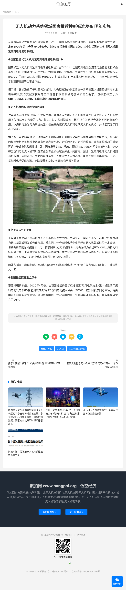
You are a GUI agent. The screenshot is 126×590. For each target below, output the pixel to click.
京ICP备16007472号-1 (58, 571)
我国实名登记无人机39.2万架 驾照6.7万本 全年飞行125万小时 (92, 365)
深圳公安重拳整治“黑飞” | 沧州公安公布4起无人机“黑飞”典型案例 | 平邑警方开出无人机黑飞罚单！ (63, 413)
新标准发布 (46, 348)
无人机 (60, 348)
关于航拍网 (76, 511)
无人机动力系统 (77, 348)
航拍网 (63, 4)
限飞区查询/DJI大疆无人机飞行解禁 (56, 534)
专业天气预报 (79, 534)
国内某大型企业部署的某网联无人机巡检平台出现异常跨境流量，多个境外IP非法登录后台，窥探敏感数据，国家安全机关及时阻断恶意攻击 (25, 417)
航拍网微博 (49, 511)
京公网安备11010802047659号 (86, 571)
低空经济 (7, 11)
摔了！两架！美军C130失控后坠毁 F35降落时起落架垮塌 (34, 365)
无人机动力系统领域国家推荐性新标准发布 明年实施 (63, 26)
